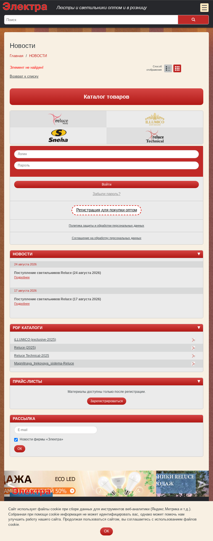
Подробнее (22, 277)
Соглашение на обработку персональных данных (106, 238)
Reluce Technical (154, 135)
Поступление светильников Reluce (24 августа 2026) (57, 273)
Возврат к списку (24, 76)
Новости (22, 254)
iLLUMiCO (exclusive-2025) (35, 340)
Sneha (58, 135)
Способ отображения (154, 67)
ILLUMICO (154, 119)
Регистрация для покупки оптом (106, 210)
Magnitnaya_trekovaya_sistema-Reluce (44, 363)
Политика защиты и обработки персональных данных (106, 225)
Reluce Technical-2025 (31, 356)
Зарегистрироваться (106, 401)
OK (106, 531)
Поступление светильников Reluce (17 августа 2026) (57, 299)
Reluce (58, 119)
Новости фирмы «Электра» (41, 439)
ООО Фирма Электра (95, 7)
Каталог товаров (106, 97)
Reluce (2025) (25, 348)
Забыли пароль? (106, 194)
